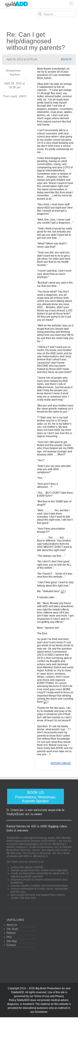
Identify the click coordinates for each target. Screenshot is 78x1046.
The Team (12, 928)
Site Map (11, 941)
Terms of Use (41, 996)
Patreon (11, 932)
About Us (11, 924)
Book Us (35, 796)
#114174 (66, 59)
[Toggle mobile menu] (71, 3)
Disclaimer (41, 1011)
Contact (11, 945)
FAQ (8, 937)
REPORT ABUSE (61, 763)
